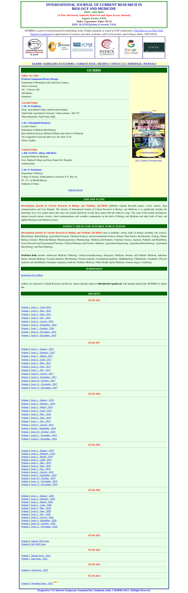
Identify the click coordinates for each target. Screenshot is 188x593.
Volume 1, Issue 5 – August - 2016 (37, 321)
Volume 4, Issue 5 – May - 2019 (36, 462)
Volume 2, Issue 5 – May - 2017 (36, 362)
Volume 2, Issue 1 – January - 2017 (37, 348)
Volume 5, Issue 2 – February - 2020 (38, 498)
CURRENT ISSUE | (86, 63)
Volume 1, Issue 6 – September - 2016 (39, 324)
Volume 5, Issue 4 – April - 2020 (36, 504)
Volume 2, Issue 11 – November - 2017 (39, 384)
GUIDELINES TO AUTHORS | (59, 63)
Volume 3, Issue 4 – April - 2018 (36, 410)
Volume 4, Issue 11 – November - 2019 (39, 481)
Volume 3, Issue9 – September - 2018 (38, 428)
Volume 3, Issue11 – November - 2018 (39, 435)
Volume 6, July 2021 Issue (33, 544)
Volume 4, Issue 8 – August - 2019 (37, 471)
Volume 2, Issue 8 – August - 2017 (37, 373)
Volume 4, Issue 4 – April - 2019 (36, 459)
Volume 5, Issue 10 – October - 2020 (38, 523)
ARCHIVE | (103, 63)
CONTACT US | (118, 63)
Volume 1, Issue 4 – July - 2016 (36, 317)
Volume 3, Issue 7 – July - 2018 (36, 421)
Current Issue (146, 111)
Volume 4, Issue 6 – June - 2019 (36, 465)
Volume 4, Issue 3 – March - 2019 (37, 456)
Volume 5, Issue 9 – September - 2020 (39, 520)
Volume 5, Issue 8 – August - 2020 (37, 517)
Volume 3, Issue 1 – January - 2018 (37, 400)
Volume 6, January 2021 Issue (35, 540)
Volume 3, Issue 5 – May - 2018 (36, 414)
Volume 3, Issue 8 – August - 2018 (37, 424)
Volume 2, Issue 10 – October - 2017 (38, 380)
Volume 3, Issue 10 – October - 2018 (38, 431)
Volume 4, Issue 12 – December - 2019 (39, 484)
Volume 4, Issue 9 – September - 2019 (39, 475)
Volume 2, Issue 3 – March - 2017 (37, 355)
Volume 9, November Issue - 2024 (37, 583)
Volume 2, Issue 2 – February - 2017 (38, 352)
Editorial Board (75, 189)
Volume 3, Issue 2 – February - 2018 (38, 403)
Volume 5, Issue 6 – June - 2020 (36, 511)
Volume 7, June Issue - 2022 (34, 558)
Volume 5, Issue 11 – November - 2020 (39, 526)
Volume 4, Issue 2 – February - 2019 (38, 453)
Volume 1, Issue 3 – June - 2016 (36, 314)
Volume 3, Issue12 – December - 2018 (39, 438)
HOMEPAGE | (135, 63)
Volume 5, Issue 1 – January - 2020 (37, 495)
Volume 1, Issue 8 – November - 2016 (38, 331)
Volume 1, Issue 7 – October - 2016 (37, 328)
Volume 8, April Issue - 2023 (34, 569)
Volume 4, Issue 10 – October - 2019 (38, 478)
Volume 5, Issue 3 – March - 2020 (37, 501)
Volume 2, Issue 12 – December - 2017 (39, 387)
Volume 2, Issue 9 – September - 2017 (39, 377)
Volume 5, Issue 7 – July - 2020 (36, 514)
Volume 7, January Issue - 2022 (35, 555)
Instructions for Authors (32, 275)
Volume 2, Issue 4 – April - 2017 (36, 359)
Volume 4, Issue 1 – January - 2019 (37, 450)
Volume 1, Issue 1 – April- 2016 (36, 307)
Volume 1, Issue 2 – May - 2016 (36, 310)
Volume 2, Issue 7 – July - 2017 (36, 370)
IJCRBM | (37, 63)
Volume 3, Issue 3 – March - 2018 (37, 407)
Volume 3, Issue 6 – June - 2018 (36, 417)
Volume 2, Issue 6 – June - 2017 (36, 366)
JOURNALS (149, 63)
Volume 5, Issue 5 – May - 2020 (36, 507)
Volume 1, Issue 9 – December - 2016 (38, 335)
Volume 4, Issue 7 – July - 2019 (36, 468)
